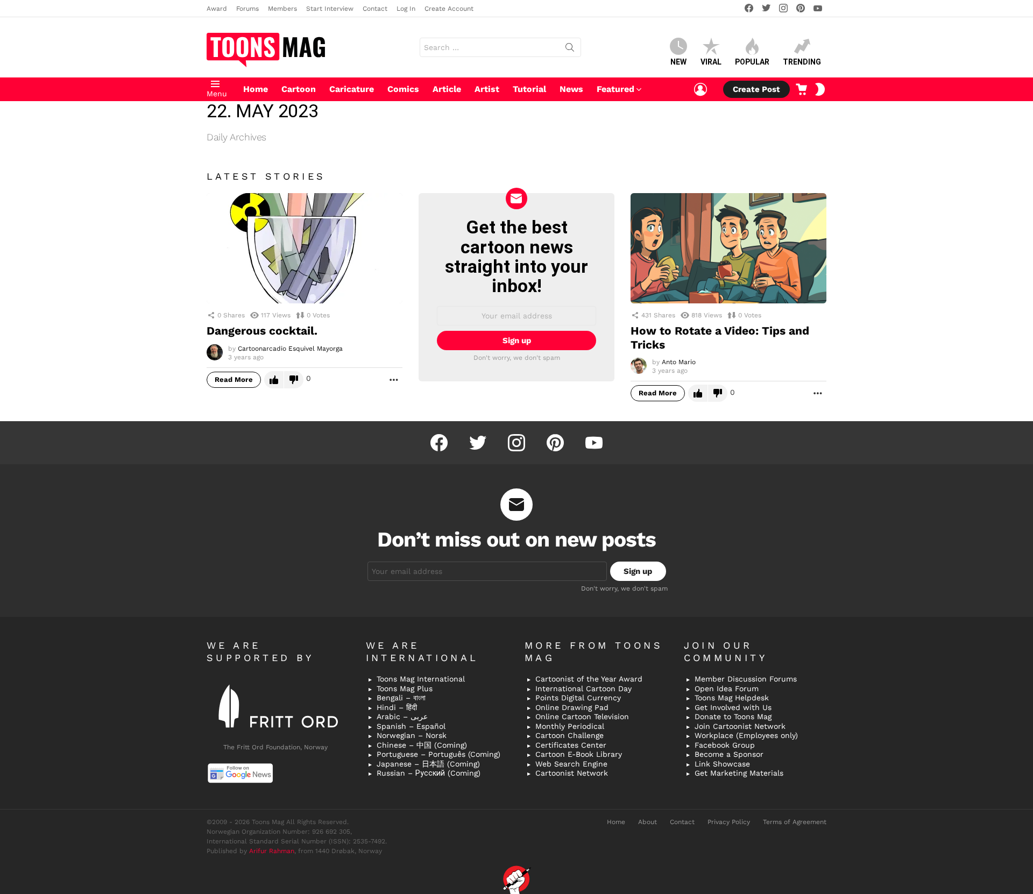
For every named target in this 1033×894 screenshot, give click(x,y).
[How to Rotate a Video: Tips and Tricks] (728, 248)
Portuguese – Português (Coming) (438, 754)
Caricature (351, 89)
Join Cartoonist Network (740, 726)
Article (447, 89)
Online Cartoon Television (582, 716)
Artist (487, 89)
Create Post (756, 89)
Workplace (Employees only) (746, 735)
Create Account (448, 8)
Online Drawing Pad (572, 707)
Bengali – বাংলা (401, 697)
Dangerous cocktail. (262, 330)
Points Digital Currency (578, 697)
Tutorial (529, 89)
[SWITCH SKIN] (819, 89)
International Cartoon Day (583, 688)
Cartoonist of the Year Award (588, 679)
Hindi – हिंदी (397, 707)
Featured (615, 89)
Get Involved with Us (733, 707)
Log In (406, 8)
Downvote (293, 379)
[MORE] (393, 379)
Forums (247, 8)
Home (255, 89)
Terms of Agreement (794, 822)
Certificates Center (570, 745)
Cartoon (298, 89)
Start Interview (329, 8)
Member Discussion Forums (746, 679)
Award (217, 8)
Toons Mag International (421, 679)
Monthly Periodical (569, 726)
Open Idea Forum (727, 688)
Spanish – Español (411, 726)
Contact (375, 8)
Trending (802, 62)
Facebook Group (725, 745)
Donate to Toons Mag (733, 716)
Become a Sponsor (729, 754)
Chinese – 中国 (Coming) (422, 745)
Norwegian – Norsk (412, 735)
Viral (711, 62)
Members (282, 8)
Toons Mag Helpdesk (732, 697)
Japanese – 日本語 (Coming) (428, 764)
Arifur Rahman (271, 851)
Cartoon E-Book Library (578, 754)
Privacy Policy (728, 822)
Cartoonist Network (571, 773)
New (678, 62)
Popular (752, 62)
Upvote (274, 379)
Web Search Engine (571, 764)
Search (570, 49)
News (571, 89)
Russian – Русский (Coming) (428, 773)
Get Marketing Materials (739, 773)
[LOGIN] (700, 89)
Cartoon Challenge (569, 735)
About (647, 822)
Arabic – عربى (402, 716)
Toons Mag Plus (405, 688)
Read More (234, 379)
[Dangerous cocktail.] (304, 248)
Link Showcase (722, 764)
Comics (403, 89)
